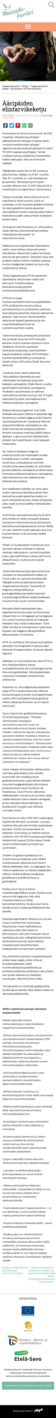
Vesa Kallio (8, 118)
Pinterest (18, 125)
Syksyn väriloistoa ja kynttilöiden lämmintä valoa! (15, 1270)
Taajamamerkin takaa (27, 115)
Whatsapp (24, 125)
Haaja (38, 1410)
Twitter (11, 125)
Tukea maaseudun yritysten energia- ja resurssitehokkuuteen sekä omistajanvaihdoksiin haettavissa (42, 1274)
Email (30, 125)
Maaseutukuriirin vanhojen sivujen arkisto (28, 1385)
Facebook (5, 125)
